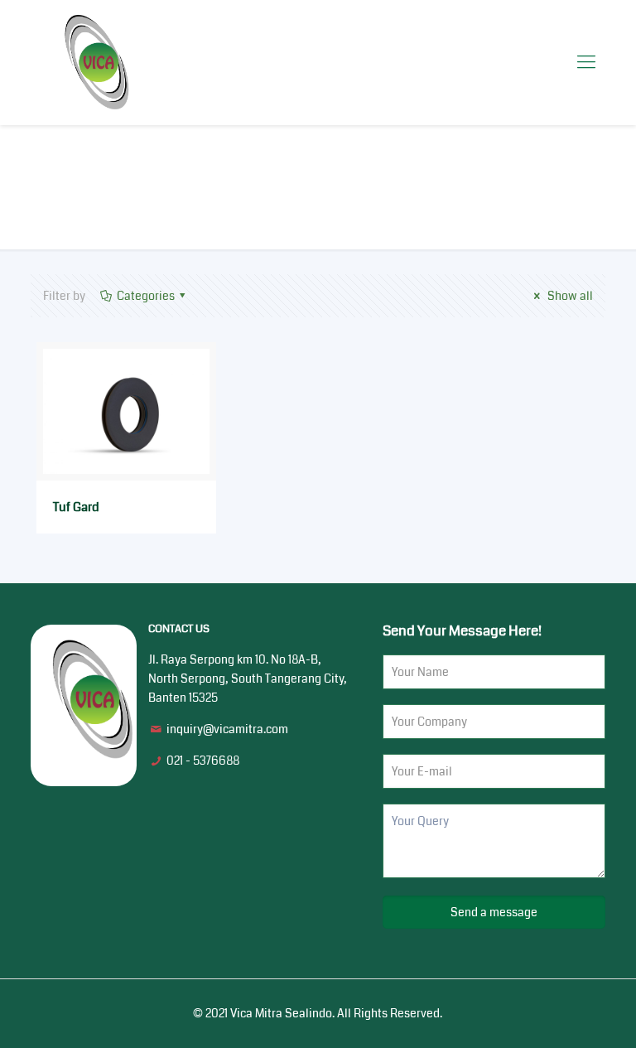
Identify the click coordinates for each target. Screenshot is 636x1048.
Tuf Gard (76, 507)
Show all (569, 295)
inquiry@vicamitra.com (227, 729)
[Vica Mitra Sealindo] (97, 62)
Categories (146, 295)
